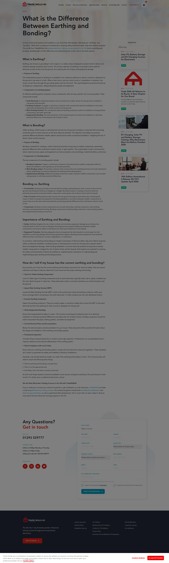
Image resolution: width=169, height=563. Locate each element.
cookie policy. (29, 561)
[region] (84, 558)
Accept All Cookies (155, 558)
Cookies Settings (138, 558)
